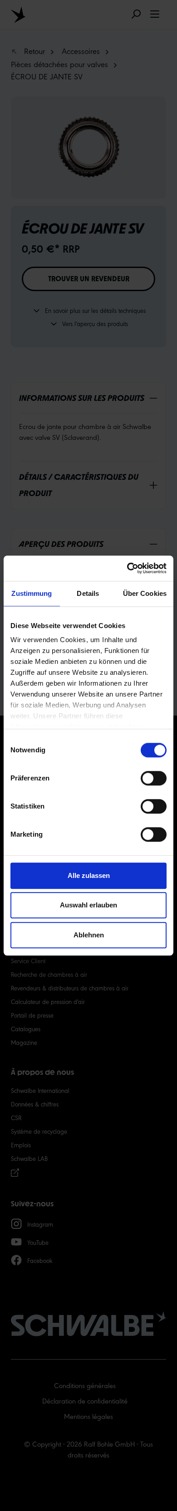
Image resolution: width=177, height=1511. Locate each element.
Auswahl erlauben (88, 905)
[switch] (154, 778)
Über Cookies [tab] (145, 593)
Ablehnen (89, 935)
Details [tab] (88, 593)
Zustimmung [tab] (31, 593)
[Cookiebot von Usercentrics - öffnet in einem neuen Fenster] (127, 568)
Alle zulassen (89, 875)
